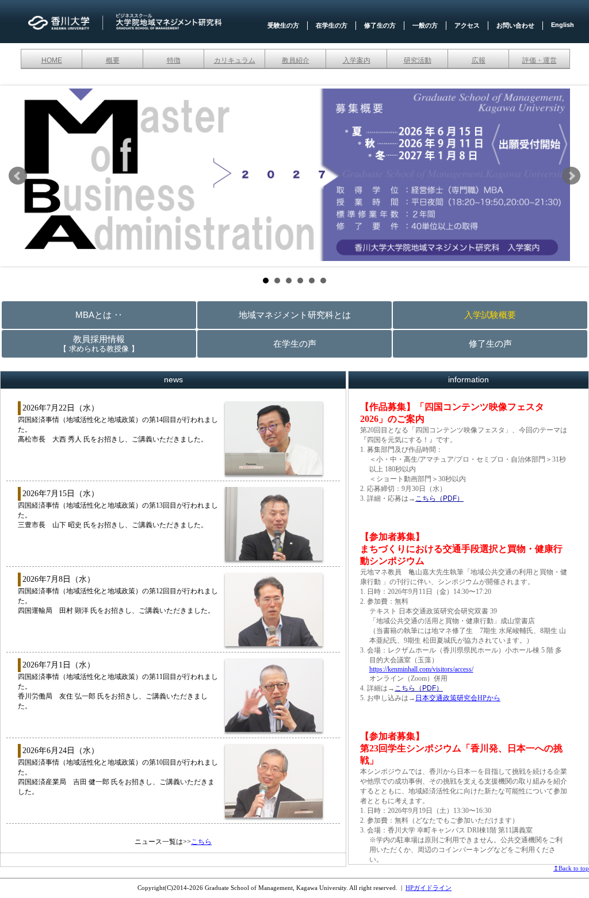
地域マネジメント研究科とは (295, 315)
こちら (201, 842)
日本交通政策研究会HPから (457, 698)
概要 (113, 60)
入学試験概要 (490, 315)
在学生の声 (294, 343)
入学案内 (356, 60)
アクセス (467, 25)
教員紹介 (295, 60)
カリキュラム (234, 60)
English (562, 24)
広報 (478, 60)
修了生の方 (380, 25)
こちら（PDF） (439, 498)
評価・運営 (539, 60)
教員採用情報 (99, 343)
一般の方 (425, 25)
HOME (51, 60)
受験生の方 (283, 25)
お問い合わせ (515, 25)
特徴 (174, 60)
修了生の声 (490, 343)
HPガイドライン (429, 887)
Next (571, 176)
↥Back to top (571, 868)
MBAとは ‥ (99, 315)
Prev (18, 176)
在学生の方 (331, 25)
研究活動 (417, 60)
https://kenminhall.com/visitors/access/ (421, 669)
